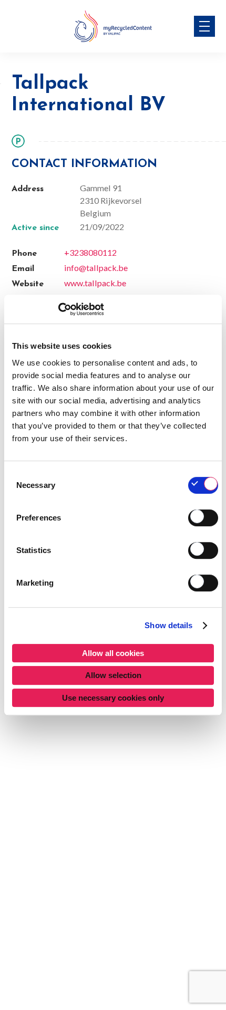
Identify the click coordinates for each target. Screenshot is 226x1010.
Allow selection (113, 675)
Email (23, 269)
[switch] (203, 517)
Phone (24, 253)
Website (28, 284)
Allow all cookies (113, 653)
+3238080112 (90, 252)
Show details (168, 625)
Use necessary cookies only (113, 697)
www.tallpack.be (95, 283)
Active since (35, 228)
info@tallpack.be (96, 268)
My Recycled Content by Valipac (113, 26)
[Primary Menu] (204, 26)
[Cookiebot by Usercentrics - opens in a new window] (58, 309)
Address (28, 189)
